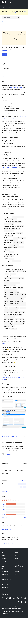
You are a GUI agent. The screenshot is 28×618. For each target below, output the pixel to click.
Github (5, 343)
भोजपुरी (7, 594)
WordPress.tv (6, 574)
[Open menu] (25, 2)
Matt (4, 582)
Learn (3, 566)
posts (24, 487)
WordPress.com (7, 579)
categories (20, 483)
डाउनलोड (4, 54)
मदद (4, 76)
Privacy (4, 561)
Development (7, 72)
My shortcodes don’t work (9, 436)
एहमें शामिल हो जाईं (19, 566)
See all (24, 518)
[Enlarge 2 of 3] (24, 401)
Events (17, 569)
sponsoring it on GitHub (8, 377)
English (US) (23, 480)
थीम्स (16, 555)
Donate (18, 571)
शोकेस (16, 553)
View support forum (7, 529)
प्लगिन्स (16, 558)
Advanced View (6, 491)
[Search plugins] (18, 17)
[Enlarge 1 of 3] (11, 401)
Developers (5, 571)
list (21, 487)
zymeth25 (4, 50)
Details (5, 60)
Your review (5, 518)
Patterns (17, 561)
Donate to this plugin (7, 543)
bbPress (5, 585)
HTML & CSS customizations (10, 167)
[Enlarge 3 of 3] (24, 411)
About (3, 553)
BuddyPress (6, 587)
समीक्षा (4, 64)
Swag (17, 574)
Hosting (4, 558)
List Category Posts (16, 87)
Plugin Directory (6, 7)
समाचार (3, 555)
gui (25, 483)
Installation (6, 68)
